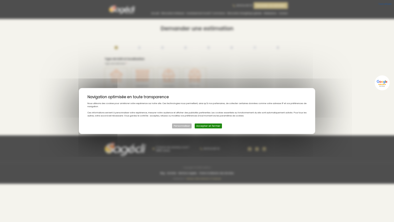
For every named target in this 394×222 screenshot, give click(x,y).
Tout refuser (385, 3)
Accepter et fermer (208, 126)
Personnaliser (182, 126)
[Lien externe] (382, 83)
